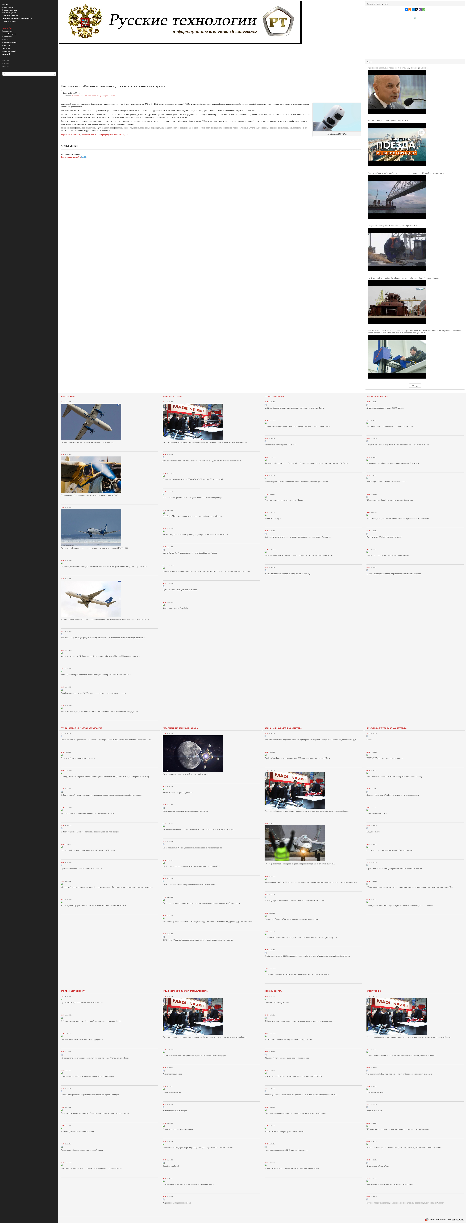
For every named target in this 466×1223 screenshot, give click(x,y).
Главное (5, 4)
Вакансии (5, 63)
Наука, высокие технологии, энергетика (386, 728)
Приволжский (7, 37)
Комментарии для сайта (74, 157)
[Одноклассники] (409, 9)
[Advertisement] (131, 63)
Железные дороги (273, 991)
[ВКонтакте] (406, 9)
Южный (5, 40)
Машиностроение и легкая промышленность (185, 991)
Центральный (7, 31)
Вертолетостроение (9, 10)
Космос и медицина (9, 13)
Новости (75, 95)
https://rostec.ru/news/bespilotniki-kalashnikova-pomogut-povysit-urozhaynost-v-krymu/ (94, 134)
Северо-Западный (9, 34)
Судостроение (373, 991)
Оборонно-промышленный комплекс (283, 728)
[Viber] (420, 9)
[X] (416, 9)
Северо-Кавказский (9, 42)
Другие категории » (9, 21)
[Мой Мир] (413, 9)
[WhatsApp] (423, 9)
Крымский (6, 54)
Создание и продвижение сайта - (446, 1220)
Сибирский (6, 45)
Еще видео (415, 385)
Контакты (5, 66)
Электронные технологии (73, 991)
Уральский (6, 48)
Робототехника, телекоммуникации (94, 95)
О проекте (6, 61)
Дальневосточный (9, 51)
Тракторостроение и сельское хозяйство (17, 18)
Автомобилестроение (10, 16)
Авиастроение (7, 7)
